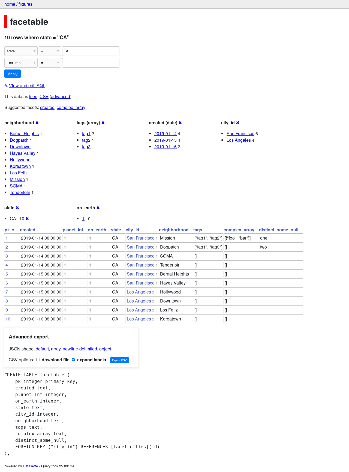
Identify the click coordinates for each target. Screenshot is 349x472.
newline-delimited (80, 349)
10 (7, 319)
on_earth (97, 229)
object (105, 349)
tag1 (86, 133)
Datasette (30, 465)
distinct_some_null (278, 229)
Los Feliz (19, 173)
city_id (132, 229)
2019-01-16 (165, 146)
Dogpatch (19, 140)
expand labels (91, 359)
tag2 (86, 140)
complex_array (71, 107)
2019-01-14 (165, 133)
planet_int (73, 229)
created (47, 107)
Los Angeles (239, 140)
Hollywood (20, 159)
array (56, 349)
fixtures (25, 4)
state (116, 229)
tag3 (86, 146)
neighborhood (174, 229)
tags (197, 229)
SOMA (16, 186)
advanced (60, 96)
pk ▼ (10, 229)
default (42, 349)
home (9, 4)
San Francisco (240, 133)
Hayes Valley (22, 153)
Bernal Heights (24, 133)
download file (55, 359)
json (33, 96)
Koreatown (20, 166)
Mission (17, 179)
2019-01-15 (165, 140)
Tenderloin (20, 192)
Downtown (20, 146)
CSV (44, 96)
